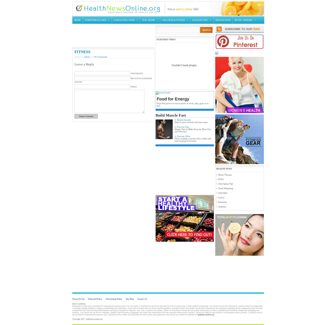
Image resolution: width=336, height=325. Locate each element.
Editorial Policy (95, 299)
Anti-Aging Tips (225, 184)
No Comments (100, 57)
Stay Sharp (148, 20)
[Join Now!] (239, 48)
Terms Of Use (78, 299)
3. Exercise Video (182, 136)
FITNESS (82, 52)
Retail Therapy (244, 20)
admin (87, 57)
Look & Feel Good (124, 20)
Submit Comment (86, 116)
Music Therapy (225, 175)
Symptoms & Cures (95, 20)
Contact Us (142, 299)
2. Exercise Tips (182, 127)
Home (77, 20)
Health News (223, 20)
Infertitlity (223, 193)
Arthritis (222, 207)
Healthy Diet (200, 20)
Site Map (130, 299)
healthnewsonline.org (206, 315)
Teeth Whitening (225, 188)
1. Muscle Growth (183, 120)
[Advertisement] (145, 36)
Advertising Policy (114, 299)
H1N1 (221, 179)
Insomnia (222, 202)
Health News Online (117, 8)
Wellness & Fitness (173, 20)
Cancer (221, 197)
